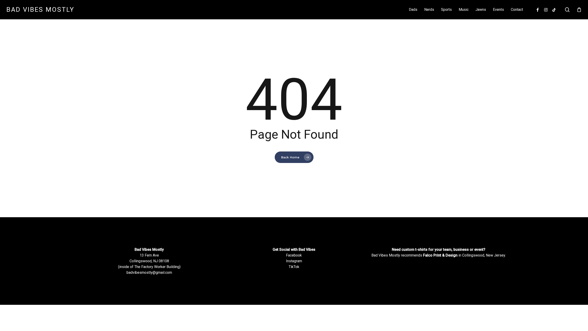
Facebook (294, 255)
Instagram (294, 261)
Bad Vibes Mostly (40, 9)
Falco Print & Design (440, 255)
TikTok (294, 267)
